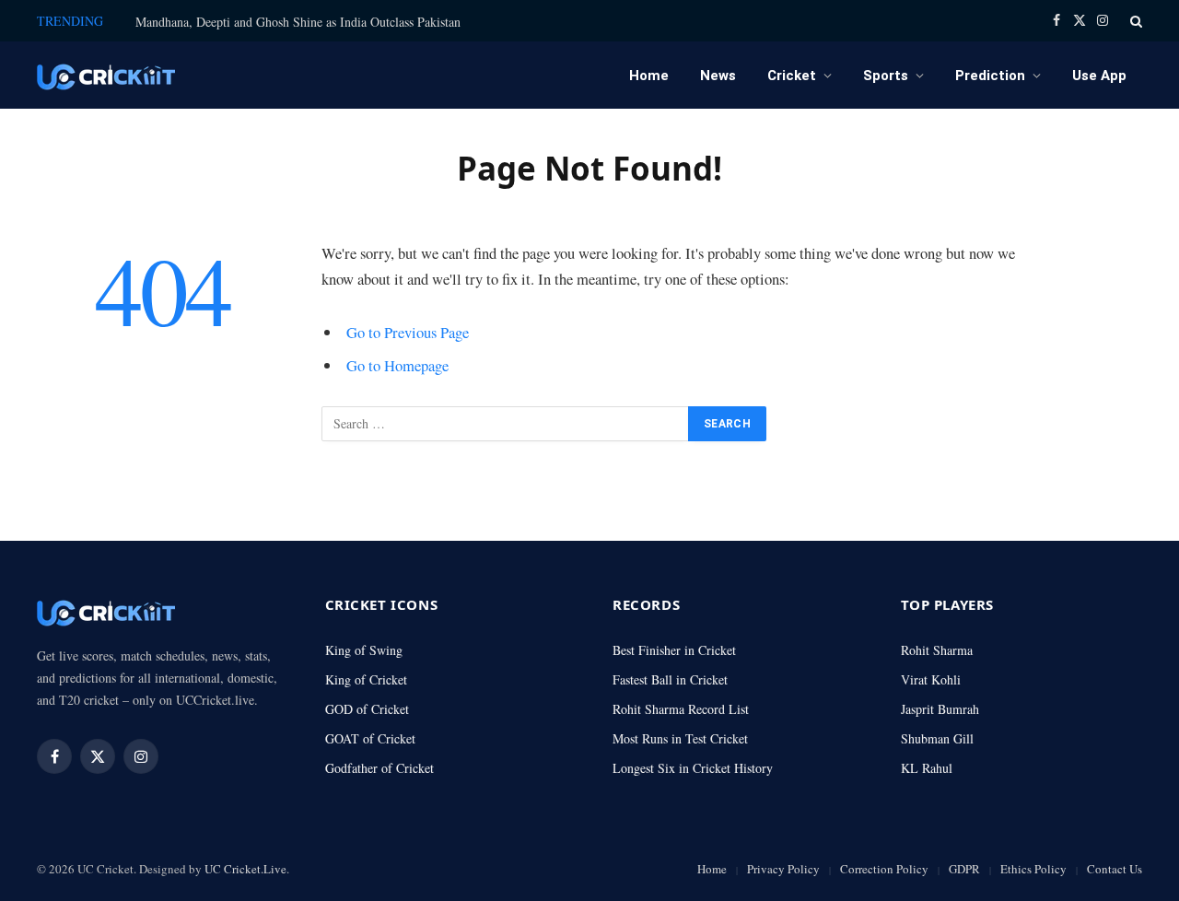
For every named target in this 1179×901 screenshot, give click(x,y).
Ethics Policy (1033, 868)
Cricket (791, 75)
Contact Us (1114, 868)
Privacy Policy (783, 868)
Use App (1099, 75)
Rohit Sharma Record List (681, 709)
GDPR (964, 868)
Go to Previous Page (407, 332)
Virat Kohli (931, 679)
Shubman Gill (937, 738)
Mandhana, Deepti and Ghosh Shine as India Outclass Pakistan (298, 22)
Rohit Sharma (937, 650)
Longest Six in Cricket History (693, 768)
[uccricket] (106, 75)
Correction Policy (884, 868)
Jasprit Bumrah (940, 709)
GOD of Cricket (367, 709)
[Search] (1134, 20)
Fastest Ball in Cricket (670, 679)
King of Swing (364, 650)
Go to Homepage (397, 365)
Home (649, 75)
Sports (885, 75)
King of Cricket (366, 679)
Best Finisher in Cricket (674, 650)
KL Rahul (926, 768)
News (718, 75)
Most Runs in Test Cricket (680, 738)
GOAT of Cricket (370, 738)
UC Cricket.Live (245, 868)
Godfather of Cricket (379, 768)
